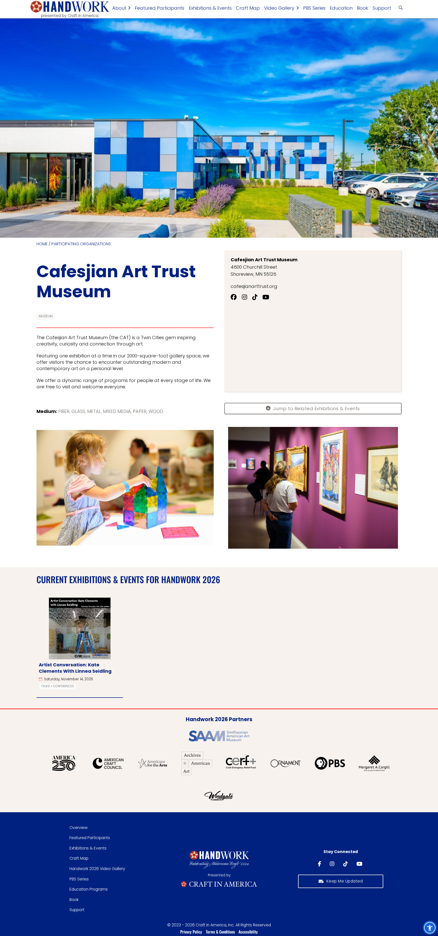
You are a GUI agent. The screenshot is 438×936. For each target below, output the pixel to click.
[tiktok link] (346, 864)
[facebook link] (320, 864)
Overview (78, 827)
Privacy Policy (191, 932)
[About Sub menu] (129, 8)
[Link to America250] (63, 763)
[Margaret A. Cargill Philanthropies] (374, 763)
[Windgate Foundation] (219, 795)
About (119, 8)
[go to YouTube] (268, 297)
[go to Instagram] (247, 297)
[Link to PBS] (330, 763)
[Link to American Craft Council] (108, 763)
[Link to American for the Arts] (152, 763)
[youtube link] (360, 864)
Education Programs (88, 889)
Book (362, 8)
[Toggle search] (400, 8)
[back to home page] (70, 6)
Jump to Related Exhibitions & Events (316, 408)
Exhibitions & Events (210, 8)
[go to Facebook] (236, 297)
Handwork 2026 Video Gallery (97, 868)
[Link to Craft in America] (219, 884)
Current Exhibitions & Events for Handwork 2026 (128, 579)
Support (382, 8)
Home (42, 244)
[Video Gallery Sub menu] (297, 8)
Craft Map (248, 8)
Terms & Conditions (220, 932)
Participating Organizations (81, 244)
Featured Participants (159, 8)
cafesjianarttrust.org (254, 286)
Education (341, 8)
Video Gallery (279, 8)
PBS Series (314, 8)
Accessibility (248, 932)
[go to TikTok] (257, 297)
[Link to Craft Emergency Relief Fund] (241, 763)
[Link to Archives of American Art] (196, 763)
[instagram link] (332, 864)
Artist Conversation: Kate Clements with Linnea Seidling (75, 668)
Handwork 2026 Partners (219, 719)
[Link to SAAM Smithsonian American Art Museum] (219, 736)
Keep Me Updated (344, 881)
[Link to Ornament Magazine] (285, 763)
